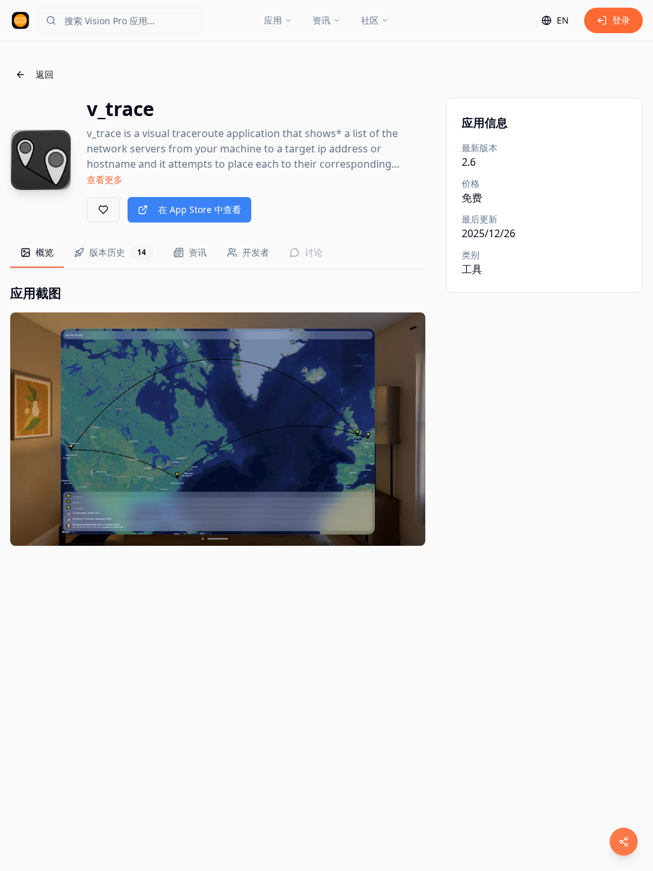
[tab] (37, 253)
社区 (370, 20)
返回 (45, 74)
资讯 (321, 20)
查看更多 (104, 179)
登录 (621, 20)
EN (563, 20)
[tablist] (217, 253)
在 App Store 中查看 (199, 209)
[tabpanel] (217, 415)
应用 (273, 20)
